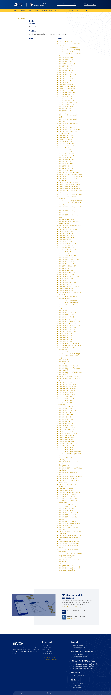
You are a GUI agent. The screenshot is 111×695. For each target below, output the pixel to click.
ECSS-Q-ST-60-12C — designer (67, 219)
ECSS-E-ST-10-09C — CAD (66, 58)
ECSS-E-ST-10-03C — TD (65, 525)
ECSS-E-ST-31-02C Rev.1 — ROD (67, 507)
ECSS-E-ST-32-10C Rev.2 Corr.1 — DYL (69, 286)
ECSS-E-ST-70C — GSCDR (65, 335)
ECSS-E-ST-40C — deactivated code (69, 172)
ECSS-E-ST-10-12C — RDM (66, 488)
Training (70, 10)
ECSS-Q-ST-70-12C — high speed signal (70, 354)
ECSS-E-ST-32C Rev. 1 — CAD (66, 60)
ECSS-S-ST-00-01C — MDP (66, 401)
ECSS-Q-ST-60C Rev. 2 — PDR (67, 435)
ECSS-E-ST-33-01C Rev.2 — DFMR (68, 229)
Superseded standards (79, 647)
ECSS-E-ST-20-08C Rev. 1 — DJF (67, 243)
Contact (87, 10)
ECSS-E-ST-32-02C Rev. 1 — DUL (67, 272)
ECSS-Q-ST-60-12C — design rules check (70, 201)
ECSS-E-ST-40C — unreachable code (69, 560)
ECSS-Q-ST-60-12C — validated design (69, 566)
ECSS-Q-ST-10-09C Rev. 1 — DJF (67, 250)
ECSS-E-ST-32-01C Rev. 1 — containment (70, 129)
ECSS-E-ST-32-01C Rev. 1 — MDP (67, 386)
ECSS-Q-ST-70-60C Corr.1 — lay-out (69, 376)
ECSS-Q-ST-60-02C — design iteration (69, 188)
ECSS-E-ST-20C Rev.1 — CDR (66, 84)
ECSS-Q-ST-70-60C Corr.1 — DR (67, 266)
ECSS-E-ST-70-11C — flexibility (67, 317)
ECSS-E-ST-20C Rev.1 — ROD (66, 509)
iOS (72, 613)
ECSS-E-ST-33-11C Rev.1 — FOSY (67, 323)
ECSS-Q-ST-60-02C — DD (65, 141)
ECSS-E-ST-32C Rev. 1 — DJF (66, 235)
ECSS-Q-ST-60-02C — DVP (66, 278)
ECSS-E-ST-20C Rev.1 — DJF (66, 245)
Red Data (62, 693)
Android (69, 613)
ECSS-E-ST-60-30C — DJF (65, 241)
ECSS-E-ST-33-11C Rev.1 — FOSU (67, 319)
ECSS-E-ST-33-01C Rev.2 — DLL (67, 262)
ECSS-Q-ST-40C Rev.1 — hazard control (70, 345)
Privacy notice (77, 685)
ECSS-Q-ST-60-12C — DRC (66, 270)
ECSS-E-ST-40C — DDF (65, 150)
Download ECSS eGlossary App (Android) (85, 664)
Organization (78, 10)
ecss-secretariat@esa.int (50, 659)
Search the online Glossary (72, 607)
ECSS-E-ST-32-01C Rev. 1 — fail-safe (69, 313)
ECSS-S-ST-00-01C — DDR (66, 170)
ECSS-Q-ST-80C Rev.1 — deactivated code (70, 174)
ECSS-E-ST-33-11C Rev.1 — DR (67, 264)
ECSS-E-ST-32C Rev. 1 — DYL (66, 284)
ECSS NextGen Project (47, 10)
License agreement (78, 683)
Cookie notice (77, 687)
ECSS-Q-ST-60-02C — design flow (68, 186)
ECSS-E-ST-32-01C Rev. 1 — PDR (67, 411)
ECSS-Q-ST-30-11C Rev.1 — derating (68, 182)
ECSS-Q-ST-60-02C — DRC (66, 268)
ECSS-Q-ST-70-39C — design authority (69, 184)
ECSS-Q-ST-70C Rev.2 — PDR (66, 445)
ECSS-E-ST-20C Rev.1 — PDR (66, 423)
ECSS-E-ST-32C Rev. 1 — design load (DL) (70, 194)
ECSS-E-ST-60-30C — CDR (66, 78)
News (64, 10)
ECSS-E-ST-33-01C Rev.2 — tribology (69, 543)
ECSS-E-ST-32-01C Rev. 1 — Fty (67, 329)
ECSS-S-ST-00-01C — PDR (66, 447)
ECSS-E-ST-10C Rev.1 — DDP (66, 160)
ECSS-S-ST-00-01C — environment (68, 303)
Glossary (57, 10)
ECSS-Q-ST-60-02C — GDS (66, 333)
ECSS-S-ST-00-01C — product (67, 450)
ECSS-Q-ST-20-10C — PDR (66, 431)
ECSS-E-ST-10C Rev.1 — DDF (66, 143)
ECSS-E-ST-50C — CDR (65, 80)
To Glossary (21, 18)
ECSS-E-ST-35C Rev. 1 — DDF (66, 148)
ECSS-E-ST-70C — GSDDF (65, 337)
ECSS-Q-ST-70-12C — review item (68, 498)
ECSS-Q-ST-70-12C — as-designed (68, 48)
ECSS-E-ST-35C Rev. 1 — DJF (66, 237)
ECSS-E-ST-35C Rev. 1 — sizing (67, 521)
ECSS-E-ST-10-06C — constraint (67, 127)
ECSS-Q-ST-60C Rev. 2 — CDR (67, 92)
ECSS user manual (78, 675)
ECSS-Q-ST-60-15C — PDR (66, 439)
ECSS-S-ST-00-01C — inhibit (66, 360)
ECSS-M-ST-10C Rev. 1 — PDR (67, 427)
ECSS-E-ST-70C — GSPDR (65, 341)
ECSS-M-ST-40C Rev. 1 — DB (66, 139)
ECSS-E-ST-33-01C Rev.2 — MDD (67, 384)
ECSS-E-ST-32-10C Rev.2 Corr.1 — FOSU (69, 321)
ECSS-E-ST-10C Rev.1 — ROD (66, 505)
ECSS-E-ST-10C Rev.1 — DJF (66, 233)
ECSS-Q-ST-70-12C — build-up (67, 52)
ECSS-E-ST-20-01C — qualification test (69, 478)
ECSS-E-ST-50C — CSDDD (66, 137)
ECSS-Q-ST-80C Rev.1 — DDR (66, 168)
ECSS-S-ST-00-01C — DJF (65, 252)
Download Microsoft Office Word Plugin (84, 668)
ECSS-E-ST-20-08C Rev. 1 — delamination (70, 176)
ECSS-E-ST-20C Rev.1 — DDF (66, 154)
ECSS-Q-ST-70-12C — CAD (66, 66)
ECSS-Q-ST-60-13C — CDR (66, 99)
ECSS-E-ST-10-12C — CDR (65, 72)
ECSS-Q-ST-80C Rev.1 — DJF (66, 247)
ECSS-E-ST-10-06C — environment (68, 301)
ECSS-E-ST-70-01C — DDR (66, 164)
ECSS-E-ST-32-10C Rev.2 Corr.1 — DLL (69, 260)
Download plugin (71, 618)
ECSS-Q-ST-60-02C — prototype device (69, 466)
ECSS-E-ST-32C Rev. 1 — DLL (66, 258)
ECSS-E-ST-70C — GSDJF (65, 339)
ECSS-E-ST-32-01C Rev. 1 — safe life (68, 513)
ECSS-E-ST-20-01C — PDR (66, 425)
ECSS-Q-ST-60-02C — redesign (67, 494)
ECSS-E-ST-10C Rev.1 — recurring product (70, 492)
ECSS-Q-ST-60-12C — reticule (67, 496)
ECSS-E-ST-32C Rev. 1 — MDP (67, 390)
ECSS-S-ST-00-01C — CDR (66, 107)
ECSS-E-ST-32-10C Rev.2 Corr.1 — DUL (69, 276)
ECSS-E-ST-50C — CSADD (66, 135)
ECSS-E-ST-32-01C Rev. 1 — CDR (67, 74)
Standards (23, 10)
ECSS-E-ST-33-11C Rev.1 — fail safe (68, 311)
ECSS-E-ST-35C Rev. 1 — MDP (67, 394)
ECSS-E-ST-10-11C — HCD (65, 352)
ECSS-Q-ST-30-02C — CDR (66, 90)
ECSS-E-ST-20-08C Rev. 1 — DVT (67, 280)
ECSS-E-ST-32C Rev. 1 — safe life (68, 515)
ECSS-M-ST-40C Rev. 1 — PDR (67, 429)
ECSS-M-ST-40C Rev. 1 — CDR (67, 88)
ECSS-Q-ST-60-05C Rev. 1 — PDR (68, 433)
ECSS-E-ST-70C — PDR (65, 421)
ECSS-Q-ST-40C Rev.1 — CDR (66, 94)
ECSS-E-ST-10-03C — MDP (66, 396)
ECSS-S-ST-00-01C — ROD (66, 511)
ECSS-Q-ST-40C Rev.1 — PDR (66, 437)
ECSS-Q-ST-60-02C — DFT (66, 231)
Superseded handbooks (80, 657)
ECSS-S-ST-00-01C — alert (66, 41)
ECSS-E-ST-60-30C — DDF (66, 152)
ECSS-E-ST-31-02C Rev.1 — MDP (67, 398)
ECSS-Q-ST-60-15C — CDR (66, 96)
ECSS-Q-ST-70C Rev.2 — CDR (66, 105)
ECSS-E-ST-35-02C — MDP (66, 392)
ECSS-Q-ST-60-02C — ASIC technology (69, 50)
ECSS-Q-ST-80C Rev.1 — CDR (66, 101)
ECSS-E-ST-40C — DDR (65, 162)
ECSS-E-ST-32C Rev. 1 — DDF (66, 145)
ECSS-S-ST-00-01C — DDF (66, 158)
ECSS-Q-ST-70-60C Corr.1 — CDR (68, 103)
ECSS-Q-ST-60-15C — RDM (66, 490)
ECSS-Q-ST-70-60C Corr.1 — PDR (68, 443)
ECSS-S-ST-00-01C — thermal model (69, 541)
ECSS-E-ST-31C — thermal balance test (70, 535)
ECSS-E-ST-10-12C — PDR (65, 409)
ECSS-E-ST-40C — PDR (65, 413)
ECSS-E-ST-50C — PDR (65, 417)
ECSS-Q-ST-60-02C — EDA (66, 288)
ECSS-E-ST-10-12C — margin (66, 382)
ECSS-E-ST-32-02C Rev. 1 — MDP (67, 388)
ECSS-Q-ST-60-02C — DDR (66, 166)
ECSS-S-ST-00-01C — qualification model (70, 476)
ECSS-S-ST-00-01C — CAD (66, 68)
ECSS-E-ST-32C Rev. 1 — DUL (66, 274)
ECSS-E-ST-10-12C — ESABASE (67, 305)
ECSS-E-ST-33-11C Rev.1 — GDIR (67, 331)
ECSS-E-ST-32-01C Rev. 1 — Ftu (67, 327)
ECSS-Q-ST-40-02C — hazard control (69, 343)
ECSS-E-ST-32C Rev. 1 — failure (67, 315)
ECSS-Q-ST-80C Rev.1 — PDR (66, 441)
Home (15, 10)
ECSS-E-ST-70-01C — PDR (66, 419)
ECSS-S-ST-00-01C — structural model (69, 523)
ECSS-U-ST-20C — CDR (65, 109)
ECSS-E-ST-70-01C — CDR (66, 82)
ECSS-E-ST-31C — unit (65, 558)
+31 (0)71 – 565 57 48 (49, 657)
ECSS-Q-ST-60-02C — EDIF (66, 290)
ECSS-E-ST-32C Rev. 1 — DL (66, 254)
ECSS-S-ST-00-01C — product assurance (70, 452)
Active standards (78, 645)
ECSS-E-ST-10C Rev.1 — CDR (66, 70)
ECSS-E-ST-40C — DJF (65, 239)
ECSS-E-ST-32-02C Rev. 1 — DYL (67, 282)
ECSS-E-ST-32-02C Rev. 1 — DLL (67, 256)
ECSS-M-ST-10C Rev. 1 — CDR (67, 86)
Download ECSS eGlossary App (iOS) (83, 666)
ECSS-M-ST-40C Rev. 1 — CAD (67, 64)
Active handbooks (78, 654)
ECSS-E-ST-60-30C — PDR (66, 415)
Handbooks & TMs (33, 10)
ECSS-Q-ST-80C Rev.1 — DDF (66, 156)
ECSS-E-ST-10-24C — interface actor (69, 366)
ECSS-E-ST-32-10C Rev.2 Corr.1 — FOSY (69, 325)
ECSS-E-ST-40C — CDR (65, 76)
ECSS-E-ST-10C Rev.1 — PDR (66, 407)
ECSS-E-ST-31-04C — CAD (66, 62)
